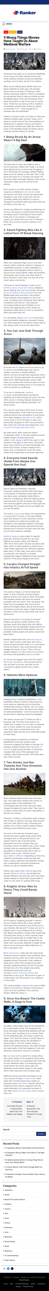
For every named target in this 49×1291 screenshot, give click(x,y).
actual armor (14, 953)
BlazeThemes (24, 1280)
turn (33, 644)
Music (7, 1246)
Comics (8, 1209)
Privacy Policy (28, 1287)
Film (6, 32)
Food (7, 1218)
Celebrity (8, 1204)
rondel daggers (15, 440)
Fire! (17, 109)
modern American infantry (23, 973)
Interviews (8, 1227)
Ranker (18, 1287)
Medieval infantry (18, 873)
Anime (7, 1195)
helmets (25, 724)
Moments (8, 1237)
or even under (29, 1078)
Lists (20, 32)
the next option (25, 1091)
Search (6, 1129)
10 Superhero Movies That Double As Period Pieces (24, 1148)
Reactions (8, 1251)
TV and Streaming (11, 1256)
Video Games (10, 1260)
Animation (9, 1190)
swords (17, 514)
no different (18, 856)
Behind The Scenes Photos (15, 1200)
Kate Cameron (11, 49)
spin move (28, 318)
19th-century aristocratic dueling (20, 288)
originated (25, 985)
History (13, 32)
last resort (22, 1083)
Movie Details (10, 1242)
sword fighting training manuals (19, 293)
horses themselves (15, 662)
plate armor (31, 417)
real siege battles (14, 1056)
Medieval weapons (12, 536)
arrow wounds (28, 192)
